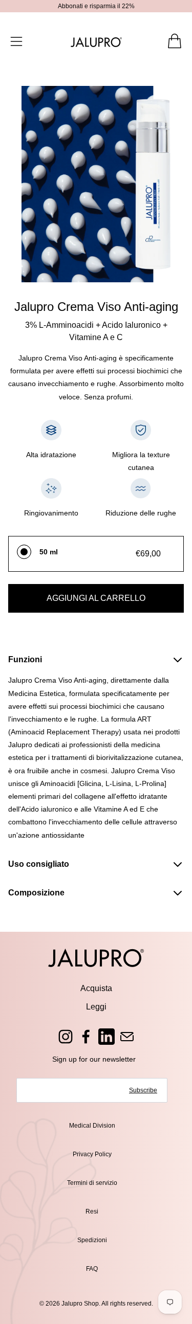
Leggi (96, 1006)
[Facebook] (86, 1036)
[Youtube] (106, 1036)
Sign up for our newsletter (94, 1059)
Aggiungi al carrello (96, 598)
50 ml (48, 552)
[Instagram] (65, 1036)
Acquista (96, 988)
